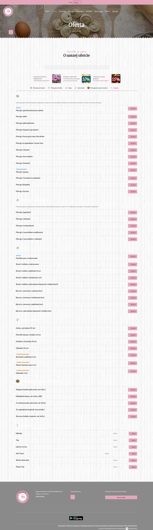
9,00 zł (133, 433)
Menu (55, 11)
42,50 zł (133, 191)
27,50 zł (133, 355)
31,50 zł (133, 108)
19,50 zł (133, 291)
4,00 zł (133, 460)
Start (47, 11)
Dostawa (89, 11)
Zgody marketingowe (101, 525)
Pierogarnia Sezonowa (75, 11)
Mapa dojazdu (40, 496)
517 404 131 (45, 494)
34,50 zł (133, 163)
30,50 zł (133, 396)
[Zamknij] (150, 2)
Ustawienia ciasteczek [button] (87, 525)
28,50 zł (133, 239)
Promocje (62, 11)
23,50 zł (133, 219)
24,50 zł (133, 117)
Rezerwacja (99, 11)
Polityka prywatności (73, 525)
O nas (70, 2)
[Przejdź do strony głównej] (8, 11)
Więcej (76, 2)
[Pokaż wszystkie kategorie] (121, 88)
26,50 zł (133, 130)
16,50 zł (133, 256)
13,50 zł (133, 264)
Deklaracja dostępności (116, 525)
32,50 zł (133, 178)
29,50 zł (133, 150)
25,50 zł (133, 123)
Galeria (107, 11)
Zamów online (121, 497)
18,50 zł (133, 284)
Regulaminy (62, 525)
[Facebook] (11, 32)
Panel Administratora (130, 525)
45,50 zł (133, 170)
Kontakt (115, 11)
